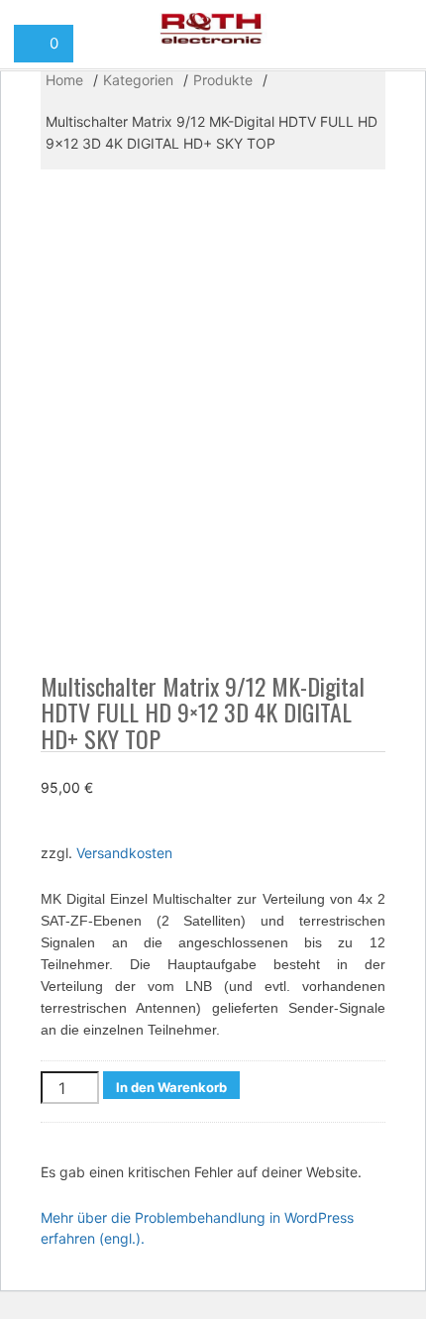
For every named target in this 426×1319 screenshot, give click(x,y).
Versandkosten (124, 852)
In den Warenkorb (171, 1087)
